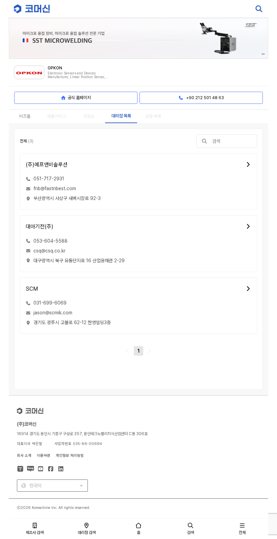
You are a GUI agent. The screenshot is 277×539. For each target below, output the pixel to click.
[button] (259, 481)
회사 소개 (24, 455)
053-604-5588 (50, 241)
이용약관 (43, 455)
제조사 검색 (35, 532)
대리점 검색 (87, 532)
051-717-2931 (48, 178)
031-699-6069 (50, 303)
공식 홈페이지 (79, 97)
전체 (242, 532)
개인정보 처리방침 (70, 455)
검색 (190, 532)
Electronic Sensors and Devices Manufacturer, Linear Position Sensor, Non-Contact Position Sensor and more (77, 75)
